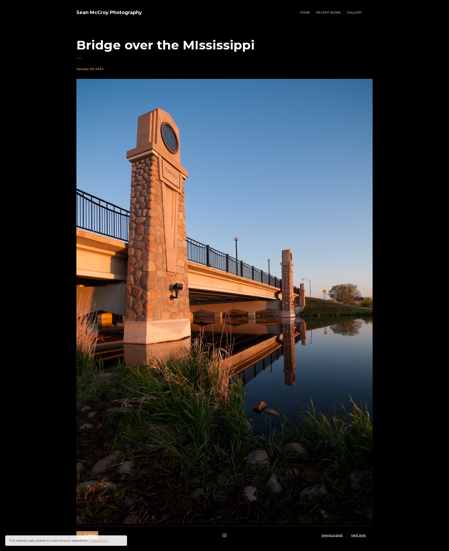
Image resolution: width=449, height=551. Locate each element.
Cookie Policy (99, 540)
